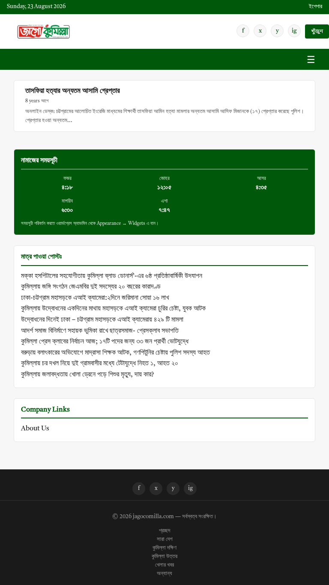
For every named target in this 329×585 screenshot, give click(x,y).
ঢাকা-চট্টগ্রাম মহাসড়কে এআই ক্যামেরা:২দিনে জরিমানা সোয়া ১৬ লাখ (95, 298)
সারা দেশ (165, 539)
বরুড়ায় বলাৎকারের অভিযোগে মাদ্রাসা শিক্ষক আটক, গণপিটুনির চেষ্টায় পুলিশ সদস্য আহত (115, 352)
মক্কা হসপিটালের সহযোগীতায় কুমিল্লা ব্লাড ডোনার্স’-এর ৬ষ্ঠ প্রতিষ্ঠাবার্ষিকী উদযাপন (111, 276)
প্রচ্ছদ (164, 531)
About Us (35, 428)
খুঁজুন (317, 31)
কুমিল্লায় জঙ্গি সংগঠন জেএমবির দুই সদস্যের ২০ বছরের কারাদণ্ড (91, 287)
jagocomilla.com (153, 516)
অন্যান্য (164, 573)
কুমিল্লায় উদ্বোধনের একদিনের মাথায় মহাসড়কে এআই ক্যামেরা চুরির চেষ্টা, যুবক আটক (113, 308)
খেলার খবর (164, 565)
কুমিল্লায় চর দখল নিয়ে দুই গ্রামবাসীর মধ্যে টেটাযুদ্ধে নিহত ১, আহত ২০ (99, 363)
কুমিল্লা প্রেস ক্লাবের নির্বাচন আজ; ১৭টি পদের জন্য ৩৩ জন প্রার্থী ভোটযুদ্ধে (104, 341)
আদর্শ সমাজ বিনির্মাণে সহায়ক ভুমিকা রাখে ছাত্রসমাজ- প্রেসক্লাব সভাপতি (100, 331)
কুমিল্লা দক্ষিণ (164, 548)
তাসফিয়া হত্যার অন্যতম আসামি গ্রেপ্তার (72, 91)
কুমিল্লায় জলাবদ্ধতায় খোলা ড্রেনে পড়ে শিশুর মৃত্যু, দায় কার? (87, 374)
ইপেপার (315, 6)
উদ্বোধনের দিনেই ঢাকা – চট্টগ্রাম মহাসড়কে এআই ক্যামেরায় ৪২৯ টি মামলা (102, 319)
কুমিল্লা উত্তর (164, 556)
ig (294, 31)
